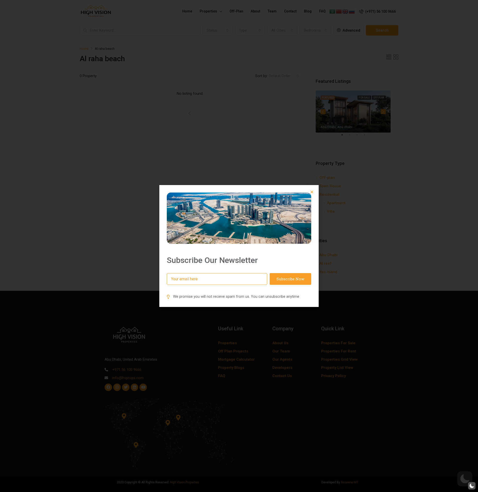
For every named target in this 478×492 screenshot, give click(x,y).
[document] (239, 246)
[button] (312, 192)
